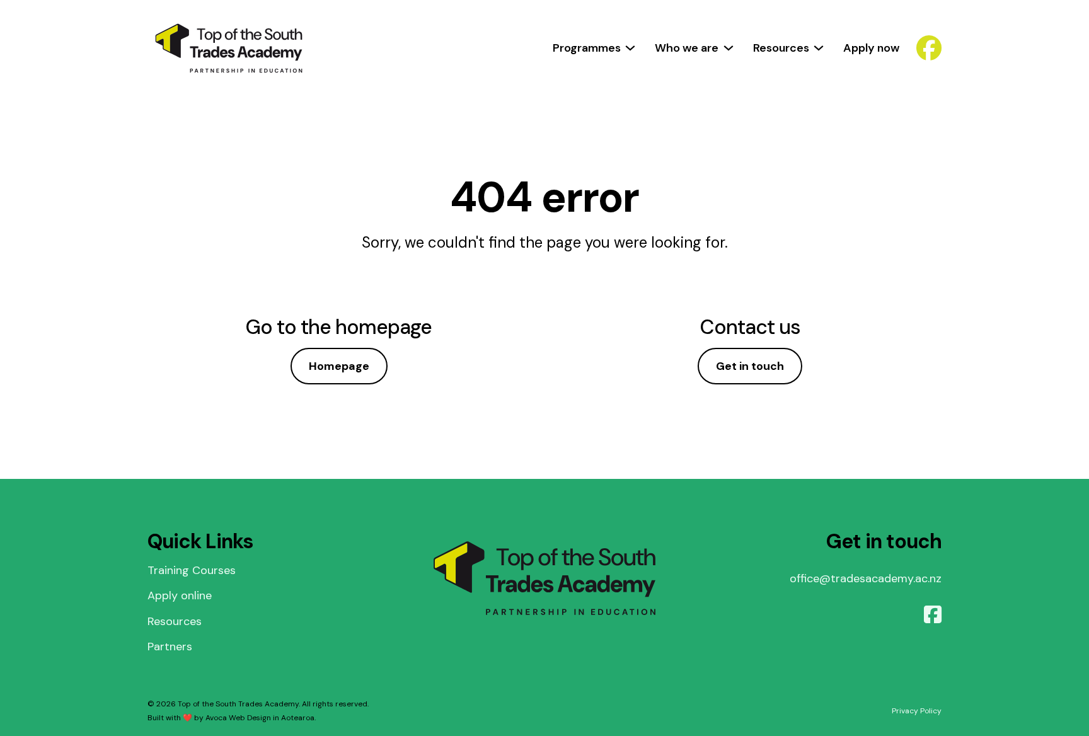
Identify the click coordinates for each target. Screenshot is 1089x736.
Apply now (871, 47)
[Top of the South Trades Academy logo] (228, 48)
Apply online (179, 595)
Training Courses (191, 570)
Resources (781, 47)
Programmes (587, 47)
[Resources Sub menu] (818, 48)
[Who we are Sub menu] (728, 48)
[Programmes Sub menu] (630, 48)
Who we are (686, 47)
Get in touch (750, 366)
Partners (169, 646)
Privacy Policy (917, 711)
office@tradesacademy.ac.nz (866, 578)
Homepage (339, 366)
